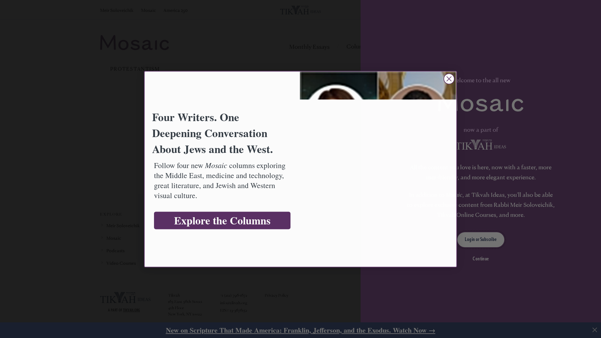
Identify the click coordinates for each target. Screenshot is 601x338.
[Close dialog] (449, 78)
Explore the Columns (222, 220)
